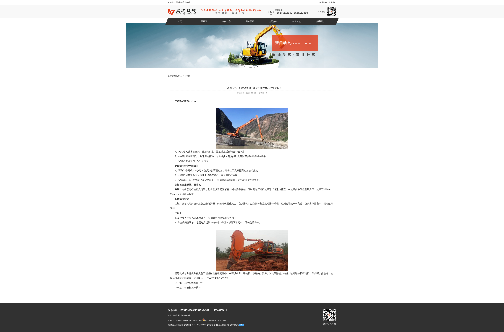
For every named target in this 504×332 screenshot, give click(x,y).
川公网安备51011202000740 (215, 320)
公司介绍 (273, 21)
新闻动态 (226, 21)
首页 (180, 21)
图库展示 (250, 21)
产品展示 (203, 21)
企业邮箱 (323, 2)
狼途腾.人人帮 (181, 320)
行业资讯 (186, 76)
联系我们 (332, 2)
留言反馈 (296, 21)
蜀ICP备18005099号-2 (194, 320)
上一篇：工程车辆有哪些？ (189, 282)
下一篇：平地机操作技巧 (188, 287)
